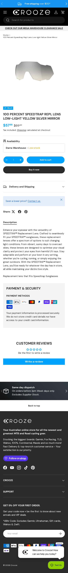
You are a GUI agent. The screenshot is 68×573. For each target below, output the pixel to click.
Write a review (34, 361)
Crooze (14, 565)
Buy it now (34, 169)
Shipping (21, 130)
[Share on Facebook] (19, 212)
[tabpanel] (34, 253)
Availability (13, 141)
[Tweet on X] (13, 212)
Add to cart (45, 160)
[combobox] (34, 20)
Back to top (34, 405)
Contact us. (34, 201)
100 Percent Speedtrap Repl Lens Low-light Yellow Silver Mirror (30, 37)
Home (5, 35)
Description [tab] (10, 222)
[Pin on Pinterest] (26, 212)
